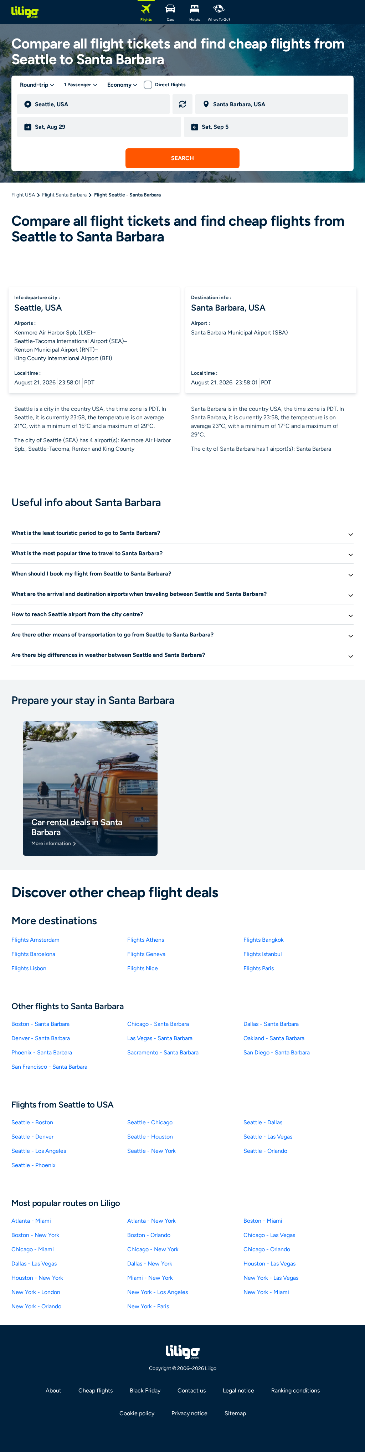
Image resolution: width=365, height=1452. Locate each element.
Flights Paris (258, 968)
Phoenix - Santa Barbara (41, 1052)
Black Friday (145, 1390)
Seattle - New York (151, 1150)
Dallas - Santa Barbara (271, 1024)
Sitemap (235, 1413)
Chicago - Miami (32, 1249)
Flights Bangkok (263, 939)
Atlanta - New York (151, 1220)
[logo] (24, 12)
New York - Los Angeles (157, 1292)
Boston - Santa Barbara (40, 1024)
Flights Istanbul (262, 954)
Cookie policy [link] (136, 1413)
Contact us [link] (192, 1390)
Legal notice (238, 1390)
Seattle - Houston (150, 1136)
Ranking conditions (295, 1390)
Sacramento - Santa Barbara (163, 1052)
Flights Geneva (146, 954)
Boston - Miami (262, 1220)
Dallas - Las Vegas (34, 1263)
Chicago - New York (153, 1249)
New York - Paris (148, 1306)
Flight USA (23, 195)
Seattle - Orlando (265, 1150)
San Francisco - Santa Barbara (49, 1066)
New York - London (35, 1292)
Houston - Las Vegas (269, 1263)
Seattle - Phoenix (33, 1165)
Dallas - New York (149, 1263)
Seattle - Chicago (150, 1122)
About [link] (53, 1390)
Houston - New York (37, 1277)
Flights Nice (142, 968)
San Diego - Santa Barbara (276, 1052)
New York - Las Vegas (270, 1277)
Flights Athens (145, 939)
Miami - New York (150, 1277)
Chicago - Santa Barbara (158, 1024)
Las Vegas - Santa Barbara (159, 1038)
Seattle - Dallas (262, 1122)
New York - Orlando (36, 1306)
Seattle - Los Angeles (38, 1150)
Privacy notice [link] (189, 1413)
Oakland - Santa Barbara (273, 1038)
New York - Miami (266, 1292)
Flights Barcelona (33, 954)
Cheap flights (95, 1390)
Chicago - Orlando (266, 1249)
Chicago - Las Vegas (269, 1235)
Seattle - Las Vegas (267, 1136)
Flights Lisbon (28, 968)
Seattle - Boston (32, 1122)
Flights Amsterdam (35, 939)
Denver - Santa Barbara (40, 1038)
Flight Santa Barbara (64, 195)
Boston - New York (35, 1235)
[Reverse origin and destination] (182, 104)
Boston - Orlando (148, 1235)
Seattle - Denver (32, 1136)
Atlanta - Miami (31, 1220)
